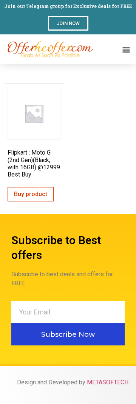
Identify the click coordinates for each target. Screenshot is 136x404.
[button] (68, 23)
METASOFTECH (107, 382)
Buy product (30, 194)
